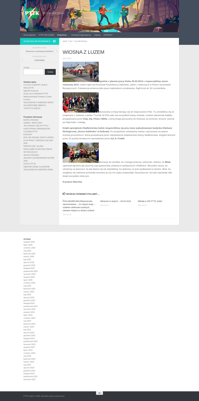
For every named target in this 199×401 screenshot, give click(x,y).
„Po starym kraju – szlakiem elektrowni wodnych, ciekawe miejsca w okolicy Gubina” (79, 207)
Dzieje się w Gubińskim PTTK (35, 94)
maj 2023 (27, 356)
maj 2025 (27, 286)
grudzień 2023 (29, 336)
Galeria (97, 35)
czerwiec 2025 (29, 283)
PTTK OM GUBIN (46, 35)
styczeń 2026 (28, 262)
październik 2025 (30, 271)
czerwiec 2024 (29, 318)
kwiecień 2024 (29, 324)
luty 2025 (27, 295)
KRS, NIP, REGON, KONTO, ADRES (38, 137)
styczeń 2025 (28, 298)
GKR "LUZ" (68, 41)
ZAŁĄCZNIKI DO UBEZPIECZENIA (38, 170)
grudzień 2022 (29, 371)
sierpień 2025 (29, 277)
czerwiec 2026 (29, 248)
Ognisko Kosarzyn (30, 91)
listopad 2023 (29, 338)
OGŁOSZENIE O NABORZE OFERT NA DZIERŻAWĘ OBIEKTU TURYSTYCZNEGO (38, 105)
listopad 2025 (29, 268)
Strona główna (29, 35)
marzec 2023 (28, 362)
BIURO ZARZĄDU (31, 120)
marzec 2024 (28, 327)
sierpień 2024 (29, 312)
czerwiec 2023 (29, 353)
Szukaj (26, 68)
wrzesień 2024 (29, 309)
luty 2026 (27, 260)
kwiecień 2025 (29, 289)
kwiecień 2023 (29, 359)
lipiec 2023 (27, 350)
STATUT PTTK (29, 164)
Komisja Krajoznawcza (81, 35)
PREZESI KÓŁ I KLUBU (33, 146)
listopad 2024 (29, 303)
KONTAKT (108, 35)
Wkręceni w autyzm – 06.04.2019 (115, 201)
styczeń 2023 (28, 368)
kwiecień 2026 (29, 254)
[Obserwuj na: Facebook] (54, 41)
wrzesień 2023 (29, 344)
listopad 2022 (29, 374)
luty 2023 (27, 365)
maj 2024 (27, 321)
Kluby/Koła (61, 35)
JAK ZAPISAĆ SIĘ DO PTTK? (35, 126)
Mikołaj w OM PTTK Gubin (150, 201)
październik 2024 (30, 306)
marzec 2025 (28, 292)
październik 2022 (30, 376)
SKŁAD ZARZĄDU (31, 155)
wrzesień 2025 (29, 274)
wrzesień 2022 (29, 379)
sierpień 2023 (29, 347)
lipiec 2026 (27, 245)
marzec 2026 (28, 257)
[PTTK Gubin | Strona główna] (32, 13)
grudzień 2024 (29, 300)
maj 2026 (27, 251)
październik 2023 (30, 341)
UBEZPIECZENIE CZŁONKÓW (36, 167)
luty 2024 (27, 330)
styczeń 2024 (28, 333)
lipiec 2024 (27, 315)
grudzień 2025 (29, 265)
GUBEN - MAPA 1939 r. (33, 123)
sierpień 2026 (29, 242)
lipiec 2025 (27, 280)
